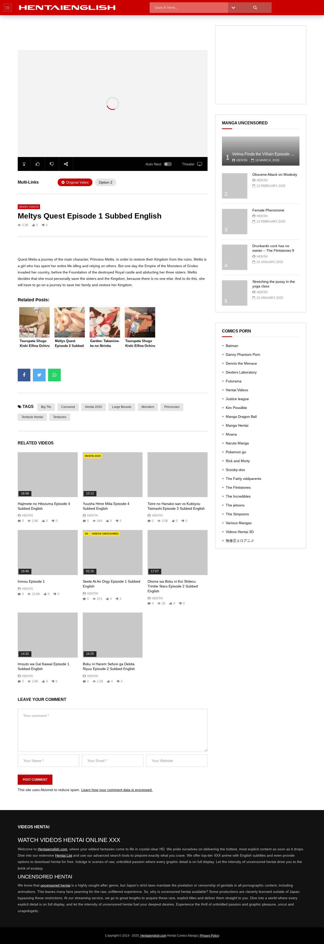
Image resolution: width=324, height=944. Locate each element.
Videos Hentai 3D (240, 532)
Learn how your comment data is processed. (117, 790)
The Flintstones (238, 487)
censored (68, 407)
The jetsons (235, 505)
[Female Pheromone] (234, 221)
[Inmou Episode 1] (48, 552)
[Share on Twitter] (39, 375)
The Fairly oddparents (243, 479)
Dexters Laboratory (241, 372)
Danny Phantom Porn (243, 354)
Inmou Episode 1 (31, 581)
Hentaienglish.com (52, 849)
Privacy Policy (209, 935)
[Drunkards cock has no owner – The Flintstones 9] (234, 257)
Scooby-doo (235, 470)
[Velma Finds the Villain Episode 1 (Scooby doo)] (260, 151)
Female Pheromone (268, 210)
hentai (27, 515)
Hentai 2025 (93, 456)
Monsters (147, 407)
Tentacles (59, 417)
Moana (231, 434)
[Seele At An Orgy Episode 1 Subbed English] (113, 552)
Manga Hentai (237, 425)
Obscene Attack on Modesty (274, 174)
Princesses (171, 407)
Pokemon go (236, 452)
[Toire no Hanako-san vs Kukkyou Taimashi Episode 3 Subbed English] (178, 474)
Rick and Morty (238, 461)
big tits (46, 407)
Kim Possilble (236, 408)
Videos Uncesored (105, 533)
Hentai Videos (29, 206)
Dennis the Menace (241, 363)
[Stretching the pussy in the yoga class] (234, 293)
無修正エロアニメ (240, 541)
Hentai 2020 (93, 407)
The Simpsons (237, 514)
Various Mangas (239, 523)
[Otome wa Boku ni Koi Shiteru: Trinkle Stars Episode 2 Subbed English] (178, 552)
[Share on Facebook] (24, 375)
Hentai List (63, 855)
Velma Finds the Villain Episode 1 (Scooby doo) (275, 154)
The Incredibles (238, 496)
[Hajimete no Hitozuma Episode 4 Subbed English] (48, 474)
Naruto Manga (237, 443)
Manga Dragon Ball (241, 417)
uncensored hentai (55, 885)
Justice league (237, 399)
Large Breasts (121, 407)
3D (86, 533)
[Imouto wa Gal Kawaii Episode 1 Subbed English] (48, 635)
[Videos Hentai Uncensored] (67, 7)
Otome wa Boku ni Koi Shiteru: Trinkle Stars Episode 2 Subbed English (173, 586)
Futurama (233, 381)
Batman (232, 346)
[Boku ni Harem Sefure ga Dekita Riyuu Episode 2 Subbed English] (113, 635)
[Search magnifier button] (255, 7)
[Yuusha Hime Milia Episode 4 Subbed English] (113, 474)
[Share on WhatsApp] (54, 375)
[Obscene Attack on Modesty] (234, 186)
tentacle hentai (32, 417)
